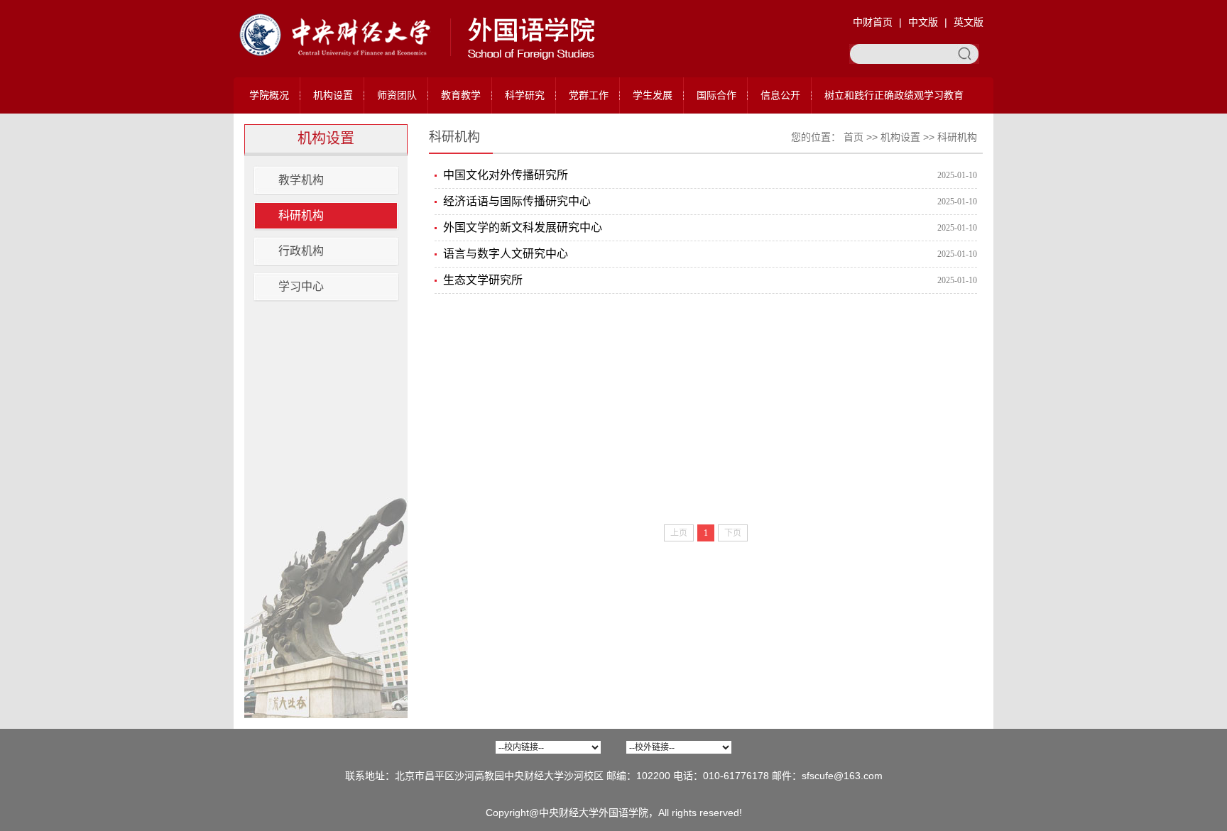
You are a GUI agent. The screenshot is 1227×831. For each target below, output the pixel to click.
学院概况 (269, 95)
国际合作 (716, 95)
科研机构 (301, 215)
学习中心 (301, 286)
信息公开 (780, 95)
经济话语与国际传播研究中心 (517, 201)
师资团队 (397, 95)
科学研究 (525, 95)
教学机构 (301, 180)
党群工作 (589, 95)
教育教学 (461, 95)
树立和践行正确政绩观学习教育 (894, 95)
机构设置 (333, 95)
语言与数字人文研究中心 (505, 254)
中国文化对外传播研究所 (505, 175)
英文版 (968, 22)
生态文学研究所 (483, 280)
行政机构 (301, 251)
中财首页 (873, 22)
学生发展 (652, 95)
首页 (853, 137)
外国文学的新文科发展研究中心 (522, 227)
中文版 (923, 22)
